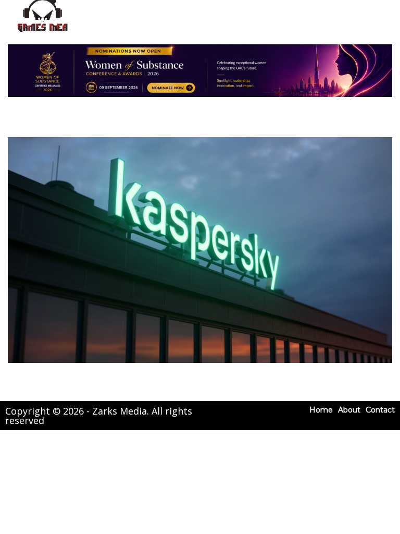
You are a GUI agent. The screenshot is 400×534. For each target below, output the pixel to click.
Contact (380, 410)
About (349, 410)
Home (321, 410)
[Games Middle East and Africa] (42, 31)
